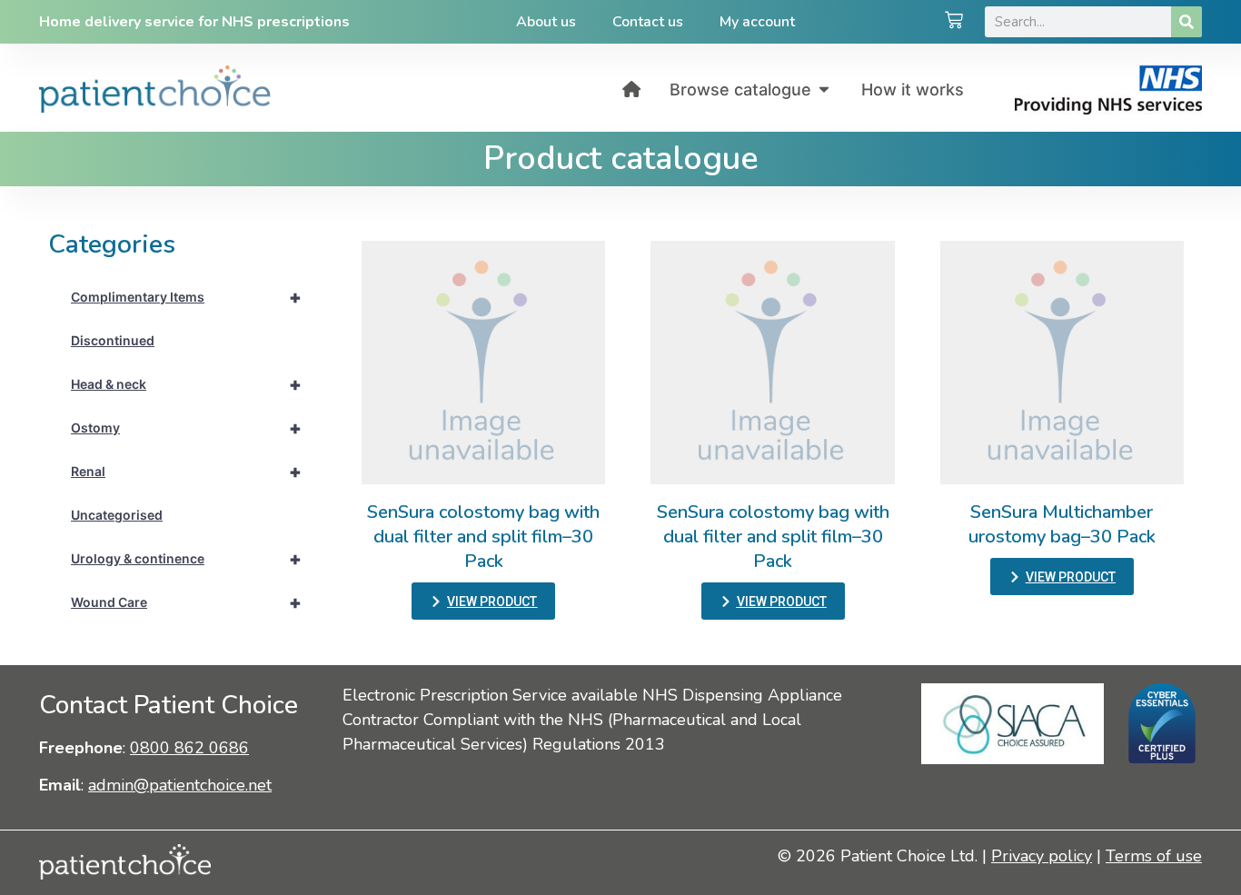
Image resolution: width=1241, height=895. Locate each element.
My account (757, 22)
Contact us (647, 22)
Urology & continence (186, 559)
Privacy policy (1041, 856)
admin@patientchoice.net (180, 785)
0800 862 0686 (189, 748)
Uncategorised (117, 514)
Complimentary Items (186, 297)
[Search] (1186, 21)
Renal (186, 471)
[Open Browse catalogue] (824, 89)
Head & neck (186, 384)
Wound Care (186, 602)
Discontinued (112, 340)
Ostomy (186, 428)
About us (546, 22)
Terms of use (1154, 856)
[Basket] (954, 22)
